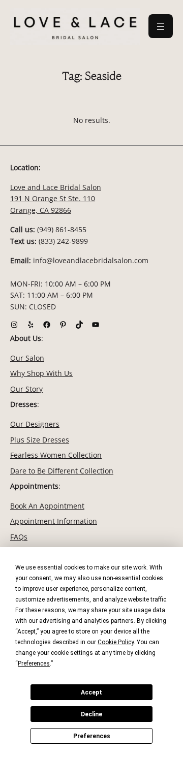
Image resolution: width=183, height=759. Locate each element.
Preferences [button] (34, 663)
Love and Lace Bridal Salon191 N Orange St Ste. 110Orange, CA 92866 (55, 198)
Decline (91, 714)
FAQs (18, 537)
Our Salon (27, 358)
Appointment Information (53, 521)
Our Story (26, 389)
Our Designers (34, 424)
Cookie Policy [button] (116, 642)
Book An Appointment (47, 506)
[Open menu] (160, 26)
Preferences (91, 736)
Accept (91, 692)
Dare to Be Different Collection (61, 471)
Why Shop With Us (41, 373)
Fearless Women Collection (56, 455)
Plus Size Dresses (39, 440)
